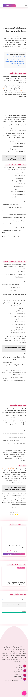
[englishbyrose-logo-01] (22, 2)
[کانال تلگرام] (24, 670)
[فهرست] (26, 5)
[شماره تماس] (24, 666)
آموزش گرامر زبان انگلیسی (8, 468)
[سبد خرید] (2, 2)
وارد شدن (4, 599)
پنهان (7, 54)
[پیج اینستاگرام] (24, 675)
